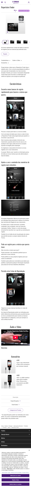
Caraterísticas (5, 60)
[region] (15, 467)
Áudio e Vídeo (16, 60)
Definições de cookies (15, 475)
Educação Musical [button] (5, 434)
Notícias (3, 438)
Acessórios (4, 63)
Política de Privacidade (16, 472)
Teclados (26, 426)
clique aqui (9, 468)
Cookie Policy (25, 472)
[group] (5, 42)
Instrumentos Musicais (18, 426)
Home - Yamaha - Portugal (6, 426)
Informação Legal (6, 472)
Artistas (3, 442)
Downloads (15, 404)
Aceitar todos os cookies (15, 484)
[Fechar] (29, 450)
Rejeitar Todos (15, 480)
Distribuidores (4, 445)
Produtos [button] (3, 431)
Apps (9, 427)
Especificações (15, 401)
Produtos (4, 427)
